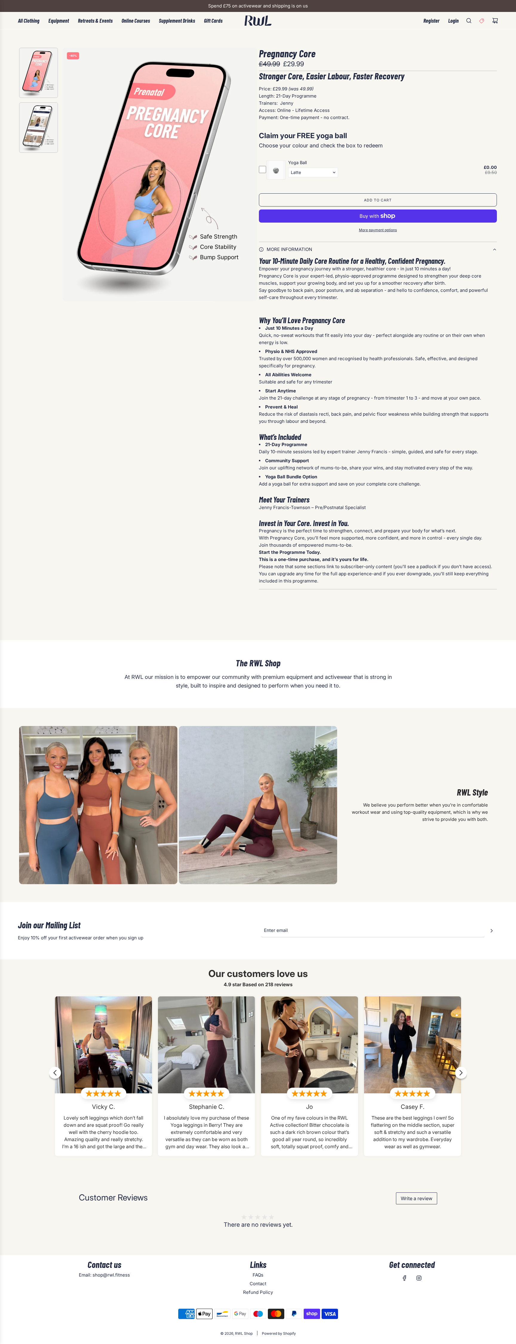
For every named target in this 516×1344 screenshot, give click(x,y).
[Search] (468, 20)
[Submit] (491, 930)
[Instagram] (419, 1278)
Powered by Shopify (279, 1333)
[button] (67, 174)
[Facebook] (404, 1278)
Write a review (416, 1198)
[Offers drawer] (482, 20)
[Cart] (495, 20)
